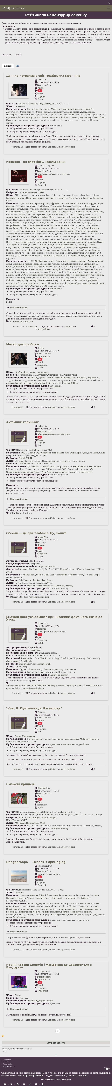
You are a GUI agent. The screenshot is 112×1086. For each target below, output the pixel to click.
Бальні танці (24, 247)
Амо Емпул (70, 452)
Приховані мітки (18, 307)
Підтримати (7, 1060)
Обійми (64, 238)
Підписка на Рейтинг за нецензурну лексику (2, 1036)
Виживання (77, 222)
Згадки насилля (56, 111)
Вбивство (55, 109)
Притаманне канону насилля (61, 241)
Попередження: (16, 109)
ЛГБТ (24, 900)
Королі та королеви (58, 217)
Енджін (31, 452)
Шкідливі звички (56, 285)
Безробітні (25, 217)
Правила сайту (8, 1064)
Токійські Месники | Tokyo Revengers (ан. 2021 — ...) (43, 103)
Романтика (62, 197)
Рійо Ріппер (18, 455)
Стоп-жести (69, 203)
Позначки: (12, 203)
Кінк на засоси (91, 206)
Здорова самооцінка (64, 233)
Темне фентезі (75, 197)
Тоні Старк (94, 574)
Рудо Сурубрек (43, 452)
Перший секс (30, 211)
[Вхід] (109, 2)
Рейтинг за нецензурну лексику (76, 117)
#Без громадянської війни (36, 596)
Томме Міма (58, 452)
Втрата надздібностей (90, 217)
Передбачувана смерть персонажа (87, 274)
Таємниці (81, 244)
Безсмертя (74, 217)
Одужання (74, 238)
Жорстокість (12, 111)
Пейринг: (12, 192)
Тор (86, 574)
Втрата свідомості (43, 255)
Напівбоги (25, 463)
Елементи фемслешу (53, 669)
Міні (39, 801)
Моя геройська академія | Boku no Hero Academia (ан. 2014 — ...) (49, 811)
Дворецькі (75, 255)
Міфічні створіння (30, 272)
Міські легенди (45, 236)
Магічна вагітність (15, 252)
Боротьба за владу (54, 222)
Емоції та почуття (22, 230)
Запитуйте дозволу (59, 474)
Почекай (42, 79)
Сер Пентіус (27, 661)
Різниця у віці (70, 374)
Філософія (97, 197)
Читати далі (17, 146)
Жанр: (10, 106)
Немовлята (88, 236)
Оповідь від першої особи (25, 263)
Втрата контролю (66, 225)
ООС (23, 274)
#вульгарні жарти (74, 685)
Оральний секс (55, 374)
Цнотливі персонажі (36, 214)
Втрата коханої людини (87, 225)
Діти (22, 228)
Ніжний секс (73, 208)
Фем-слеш (43, 990)
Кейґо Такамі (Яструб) (92, 814)
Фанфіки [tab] (8, 65)
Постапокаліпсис (50, 460)
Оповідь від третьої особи (52, 263)
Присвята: (12, 299)
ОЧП (67, 274)
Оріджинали (44, 356)
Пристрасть (97, 211)
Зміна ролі (77, 206)
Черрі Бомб (60, 658)
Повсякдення (42, 371)
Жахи (97, 195)
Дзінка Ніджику (33, 455)
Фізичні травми (55, 282)
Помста (9, 241)
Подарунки (95, 238)
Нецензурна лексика (38, 114)
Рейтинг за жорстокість (29, 117)
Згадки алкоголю (26, 233)
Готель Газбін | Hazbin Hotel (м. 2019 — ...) (39, 655)
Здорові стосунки (69, 250)
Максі (40, 93)
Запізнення (11, 233)
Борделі (92, 203)
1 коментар (31, 326)
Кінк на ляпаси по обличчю (35, 208)
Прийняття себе (72, 897)
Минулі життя (60, 236)
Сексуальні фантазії (15, 214)
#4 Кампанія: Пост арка (21, 321)
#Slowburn (26, 512)
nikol (4, 1051)
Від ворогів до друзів (41, 247)
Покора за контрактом (61, 211)
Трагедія (87, 197)
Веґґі (89, 658)
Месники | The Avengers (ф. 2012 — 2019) (38, 569)
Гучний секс (56, 206)
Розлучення (70, 669)
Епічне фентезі (86, 195)
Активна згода (26, 374)
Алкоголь (17, 222)
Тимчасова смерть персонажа (75, 119)
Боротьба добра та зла (33, 222)
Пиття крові (44, 211)
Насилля (91, 111)
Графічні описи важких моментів (77, 109)
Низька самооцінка (50, 238)
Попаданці (20, 106)
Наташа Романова (14, 577)
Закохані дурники (51, 250)
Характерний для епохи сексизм (79, 282)
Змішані (42, 185)
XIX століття (70, 214)
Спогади (24, 244)
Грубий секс (43, 206)
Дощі (86, 228)
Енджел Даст (27, 658)
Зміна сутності (95, 233)
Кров (83, 111)
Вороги (10, 250)
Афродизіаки (56, 203)
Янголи (59, 214)
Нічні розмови (75, 236)
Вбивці (67, 222)
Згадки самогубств (54, 269)
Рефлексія (86, 897)
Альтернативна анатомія (75, 261)
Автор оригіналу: (17, 561)
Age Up (30, 261)
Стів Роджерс (27, 574)
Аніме (41, 87)
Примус (10, 277)
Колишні (96, 250)
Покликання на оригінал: (22, 566)
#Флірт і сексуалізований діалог (28, 688)
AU (16, 195)
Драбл (40, 550)
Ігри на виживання (29, 895)
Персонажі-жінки (34, 252)
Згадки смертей (72, 111)
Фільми (41, 545)
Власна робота (44, 85)
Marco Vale (43, 536)
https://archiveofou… (48, 566)
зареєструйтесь (67, 146)
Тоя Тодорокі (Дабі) (64, 814)
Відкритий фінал (74, 263)
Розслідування (13, 900)
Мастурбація (41, 374)
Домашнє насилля (41, 228)
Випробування (13, 225)
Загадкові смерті (70, 230)
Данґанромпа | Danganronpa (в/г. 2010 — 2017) (41, 889)
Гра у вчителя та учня (26, 206)
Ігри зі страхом (41, 203)
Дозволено (55, 1003)
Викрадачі (89, 222)
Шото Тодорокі (28, 814)
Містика (19, 460)
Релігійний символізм (41, 463)
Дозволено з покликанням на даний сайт (69, 744)
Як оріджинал (19, 917)
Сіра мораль (28, 914)
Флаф (9, 200)
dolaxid (41, 348)
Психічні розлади (23, 277)
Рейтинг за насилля (51, 117)
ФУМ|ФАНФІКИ (13, 8)
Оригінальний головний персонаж (66, 114)
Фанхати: (12, 103)
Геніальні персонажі (16, 897)
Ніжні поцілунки (58, 208)
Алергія (20, 255)
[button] (56, 1055)
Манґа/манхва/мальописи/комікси (54, 173)
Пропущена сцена (34, 197)
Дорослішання (67, 228)
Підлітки (85, 238)
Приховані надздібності (42, 219)
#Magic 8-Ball (16, 596)
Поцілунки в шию (82, 211)
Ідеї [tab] (17, 65)
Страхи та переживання (64, 244)
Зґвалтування (86, 269)
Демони (51, 214)
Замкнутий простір (88, 230)
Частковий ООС (39, 285)
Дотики (79, 228)
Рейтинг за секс (45, 280)
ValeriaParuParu (45, 865)
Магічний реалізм (32, 460)
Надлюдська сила (21, 219)
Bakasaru (42, 712)
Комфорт (21, 236)
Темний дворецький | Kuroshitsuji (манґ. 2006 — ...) (43, 189)
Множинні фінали (59, 906)
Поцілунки (78, 252)
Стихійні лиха (45, 244)
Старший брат (92, 252)
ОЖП (41, 192)
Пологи (68, 252)
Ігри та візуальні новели (49, 873)
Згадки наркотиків (44, 233)
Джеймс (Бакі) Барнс (45, 574)
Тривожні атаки (61, 255)
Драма (74, 195)
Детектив (65, 195)
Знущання (11, 236)
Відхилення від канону (38, 109)
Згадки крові (42, 111)
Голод (9, 228)
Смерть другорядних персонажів (22, 119)
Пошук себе (58, 897)
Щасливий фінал (70, 383)
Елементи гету (36, 669)
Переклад (41, 542)
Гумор (57, 195)
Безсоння (29, 255)
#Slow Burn (15, 512)
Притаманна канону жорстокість (30, 241)
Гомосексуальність (24, 250)
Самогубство (98, 117)
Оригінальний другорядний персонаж (45, 274)
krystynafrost (44, 971)
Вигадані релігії (48, 466)
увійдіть (52, 146)
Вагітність (19, 266)
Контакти (6, 1062)
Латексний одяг (13, 208)
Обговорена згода (14, 211)
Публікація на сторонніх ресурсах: (28, 125)
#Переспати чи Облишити (34, 685)
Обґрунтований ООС (56, 469)
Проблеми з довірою (86, 241)
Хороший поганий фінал (18, 285)
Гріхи (15, 228)
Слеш (40, 98)
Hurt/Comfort (21, 371)
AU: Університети (82, 219)
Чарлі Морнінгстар (76, 658)
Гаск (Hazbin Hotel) (44, 658)
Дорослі (55, 228)
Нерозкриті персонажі (17, 114)
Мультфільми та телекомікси (51, 631)
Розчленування (13, 914)
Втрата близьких (49, 225)
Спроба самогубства (50, 119)
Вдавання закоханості (89, 247)
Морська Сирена (46, 165)
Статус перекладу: (17, 563)
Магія (9, 219)
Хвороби (100, 282)
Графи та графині (39, 217)
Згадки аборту (90, 266)
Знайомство (85, 250)
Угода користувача (9, 1066)
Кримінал (11, 197)
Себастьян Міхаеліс (28, 192)
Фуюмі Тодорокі (45, 814)
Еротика (67, 206)
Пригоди (21, 197)
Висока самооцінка (31, 225)
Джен (40, 807)
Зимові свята (81, 233)
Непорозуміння (13, 238)
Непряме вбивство (31, 238)
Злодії (84, 255)
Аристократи (12, 217)
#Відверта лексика (56, 685)
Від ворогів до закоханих (65, 247)
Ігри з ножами (26, 203)
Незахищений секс (89, 208)
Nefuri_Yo (42, 425)
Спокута (33, 244)
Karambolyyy (44, 787)
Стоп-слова (82, 203)
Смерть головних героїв (65, 280)
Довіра (28, 228)
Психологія (50, 197)
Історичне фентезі (44, 195)
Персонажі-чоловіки (54, 252)
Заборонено (56, 125)
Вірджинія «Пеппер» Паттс (70, 574)
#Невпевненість (14, 685)
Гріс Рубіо (82, 452)
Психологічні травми (43, 277)
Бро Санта (93, 452)
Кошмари (31, 236)
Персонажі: (13, 452)
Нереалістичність (57, 272)
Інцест (52, 261)
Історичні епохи (26, 195)
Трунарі (92, 255)
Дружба (38, 250)
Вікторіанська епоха (87, 214)
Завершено (42, 364)
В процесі (41, 96)
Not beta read (41, 261)
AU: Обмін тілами (64, 219)
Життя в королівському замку (46, 230)
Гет (39, 445)
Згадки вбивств (27, 111)
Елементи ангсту (43, 897)
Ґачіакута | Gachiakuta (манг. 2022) (35, 449)
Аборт (59, 261)
